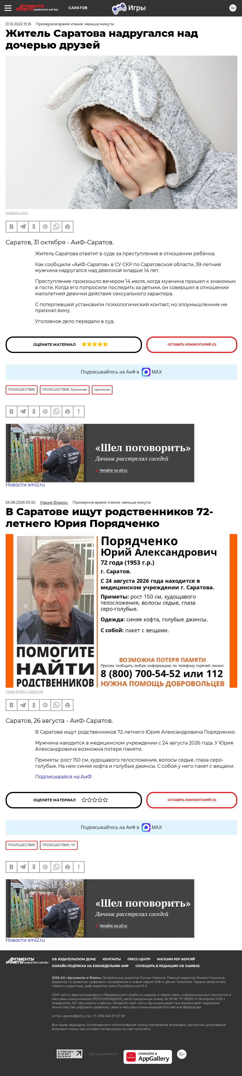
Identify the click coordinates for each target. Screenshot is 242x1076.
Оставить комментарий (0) (192, 344)
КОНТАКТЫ (112, 959)
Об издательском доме (74, 959)
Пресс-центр (138, 959)
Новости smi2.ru (25, 485)
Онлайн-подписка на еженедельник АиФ (90, 966)
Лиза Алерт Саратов (24, 691)
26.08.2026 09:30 (20, 502)
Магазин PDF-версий (176, 959)
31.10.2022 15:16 (18, 24)
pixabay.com (17, 212)
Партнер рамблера (103, 1054)
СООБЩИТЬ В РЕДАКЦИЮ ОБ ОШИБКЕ (167, 966)
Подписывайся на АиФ (63, 777)
